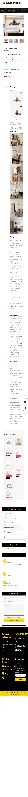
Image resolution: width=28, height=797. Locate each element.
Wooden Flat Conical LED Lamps (9, 472)
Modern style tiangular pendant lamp (8, 493)
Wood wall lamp (10, 537)
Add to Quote (6, 50)
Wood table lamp (10, 532)
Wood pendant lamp (8, 641)
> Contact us (18, 641)
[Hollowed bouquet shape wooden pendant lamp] (18, 442)
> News (17, 640)
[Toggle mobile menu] (25, 5)
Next (23, 25)
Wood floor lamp (10, 522)
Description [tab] (6, 87)
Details (8, 455)
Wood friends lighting (14, 694)
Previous (4, 25)
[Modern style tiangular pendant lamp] (9, 485)
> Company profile (19, 638)
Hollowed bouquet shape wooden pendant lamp (18, 451)
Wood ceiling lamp (11, 518)
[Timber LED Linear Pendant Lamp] (18, 464)
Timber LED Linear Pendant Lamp (18, 471)
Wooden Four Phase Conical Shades (9, 450)
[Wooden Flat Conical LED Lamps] (9, 465)
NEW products (9, 513)
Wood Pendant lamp (11, 527)
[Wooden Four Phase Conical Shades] (9, 442)
